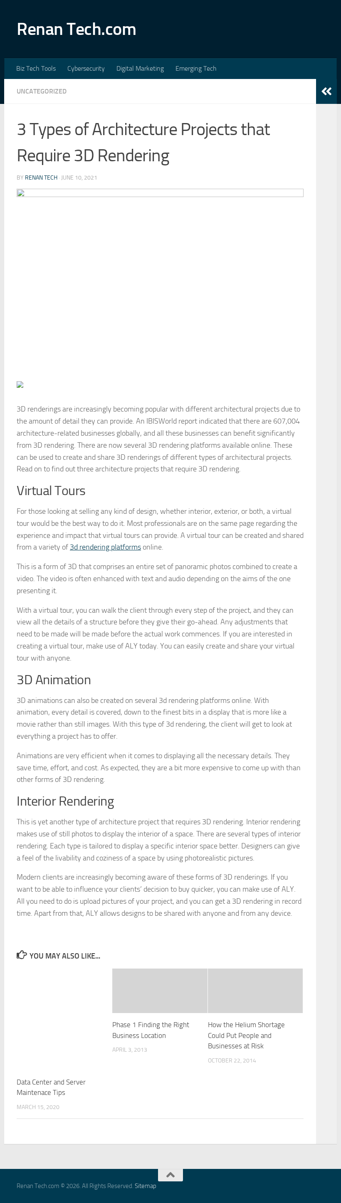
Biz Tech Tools (36, 68)
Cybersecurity (86, 68)
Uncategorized (42, 91)
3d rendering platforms (105, 547)
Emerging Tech (196, 68)
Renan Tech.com (76, 29)
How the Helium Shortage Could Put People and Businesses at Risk (246, 1035)
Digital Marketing (140, 68)
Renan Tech (41, 177)
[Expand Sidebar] (326, 91)
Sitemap (145, 1186)
